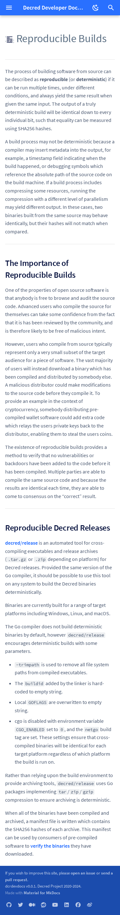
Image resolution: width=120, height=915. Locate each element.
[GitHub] (9, 905)
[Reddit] (43, 905)
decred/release (21, 543)
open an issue (83, 872)
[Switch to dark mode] (95, 7)
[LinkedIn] (66, 905)
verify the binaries (50, 846)
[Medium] (32, 905)
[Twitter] (20, 905)
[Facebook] (78, 905)
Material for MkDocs (42, 892)
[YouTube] (55, 905)
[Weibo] (89, 905)
